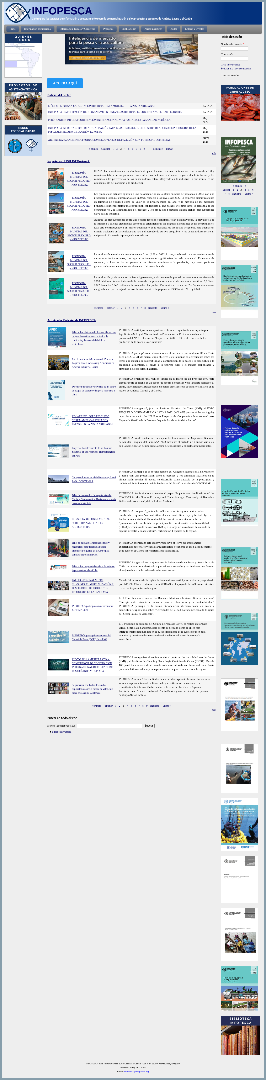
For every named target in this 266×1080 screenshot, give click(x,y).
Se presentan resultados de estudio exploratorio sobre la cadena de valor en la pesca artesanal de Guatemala (92, 689)
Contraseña (228, 54)
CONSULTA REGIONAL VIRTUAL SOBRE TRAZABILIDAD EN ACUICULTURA (91, 523)
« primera (93, 148)
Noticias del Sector (59, 95)
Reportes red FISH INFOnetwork (68, 161)
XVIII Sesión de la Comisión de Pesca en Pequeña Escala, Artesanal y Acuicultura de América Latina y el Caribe (93, 363)
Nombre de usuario (232, 44)
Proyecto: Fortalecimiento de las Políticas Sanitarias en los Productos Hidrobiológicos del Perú (93, 452)
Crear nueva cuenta (230, 64)
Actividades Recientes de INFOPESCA (71, 320)
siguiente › (158, 148)
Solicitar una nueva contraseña (236, 68)
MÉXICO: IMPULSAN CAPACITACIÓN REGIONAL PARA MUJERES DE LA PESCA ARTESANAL (101, 106)
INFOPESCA (62, 11)
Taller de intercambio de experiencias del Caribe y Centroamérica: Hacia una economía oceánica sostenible (94, 499)
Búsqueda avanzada (61, 731)
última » (170, 148)
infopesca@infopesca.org (136, 1071)
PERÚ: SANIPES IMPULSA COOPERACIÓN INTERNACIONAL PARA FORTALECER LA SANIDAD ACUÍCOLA (109, 119)
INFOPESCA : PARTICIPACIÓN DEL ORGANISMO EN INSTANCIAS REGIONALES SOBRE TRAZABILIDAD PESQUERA (115, 112)
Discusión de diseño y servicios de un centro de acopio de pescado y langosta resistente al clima (94, 390)
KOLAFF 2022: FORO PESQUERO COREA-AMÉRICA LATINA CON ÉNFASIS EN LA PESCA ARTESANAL (92, 420)
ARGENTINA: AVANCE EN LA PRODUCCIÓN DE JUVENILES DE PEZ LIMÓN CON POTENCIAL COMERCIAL (109, 139)
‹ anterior (105, 148)
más (214, 153)
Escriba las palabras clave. (62, 725)
